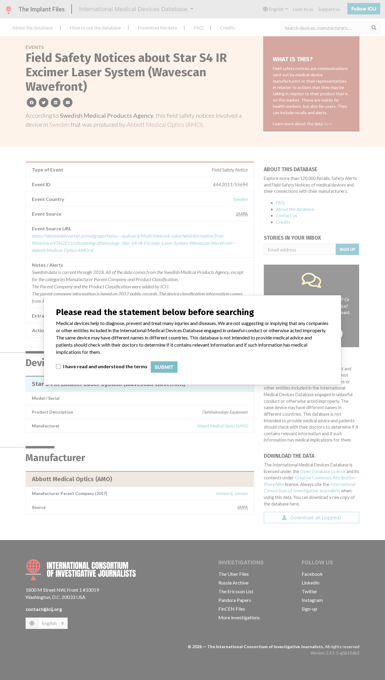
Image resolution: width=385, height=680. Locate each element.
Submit (164, 367)
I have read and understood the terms (105, 366)
